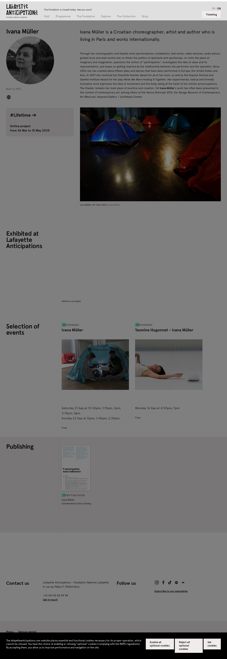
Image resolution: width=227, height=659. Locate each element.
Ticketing (211, 14)
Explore (106, 16)
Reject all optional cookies (184, 645)
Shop (145, 16)
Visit (47, 16)
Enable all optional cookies (160, 643)
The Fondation (86, 16)
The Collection (126, 16)
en (219, 8)
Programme (63, 16)
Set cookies (212, 643)
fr (213, 8)
